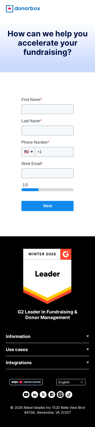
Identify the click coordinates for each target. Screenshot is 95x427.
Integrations (19, 362)
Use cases (17, 349)
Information (18, 336)
